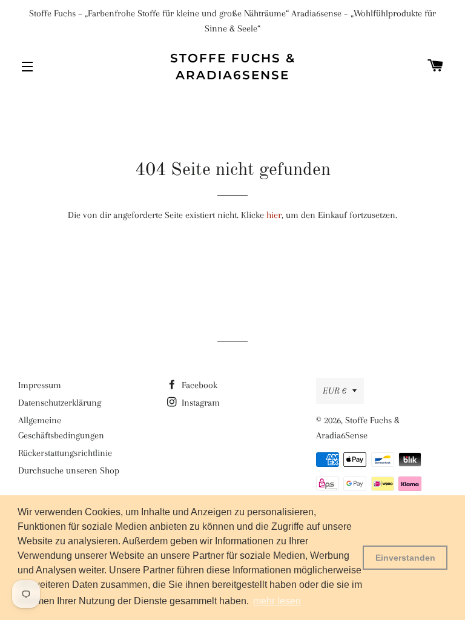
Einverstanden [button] (405, 557)
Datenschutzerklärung (59, 402)
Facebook (198, 385)
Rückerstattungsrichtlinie (65, 452)
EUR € (334, 390)
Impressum (39, 385)
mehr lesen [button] (277, 601)
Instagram (199, 402)
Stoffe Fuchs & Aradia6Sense (232, 66)
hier (274, 214)
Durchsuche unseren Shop (68, 470)
